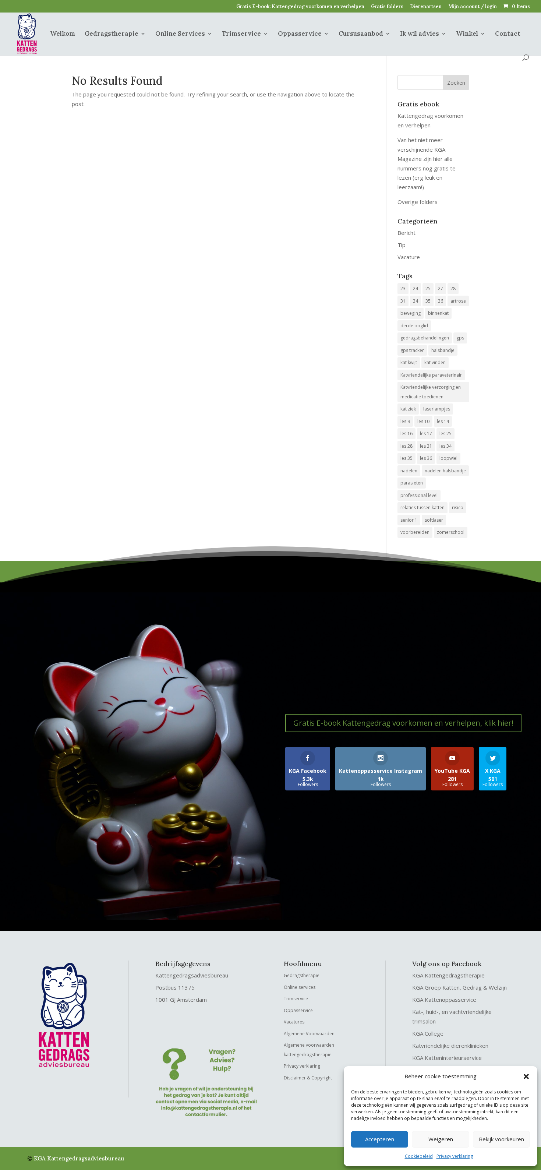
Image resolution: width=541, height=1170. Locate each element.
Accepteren (379, 1139)
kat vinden (435, 362)
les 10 (423, 421)
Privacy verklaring (454, 1156)
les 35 (406, 458)
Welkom (62, 34)
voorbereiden (414, 532)
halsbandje (443, 350)
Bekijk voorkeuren (501, 1139)
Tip (401, 245)
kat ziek (408, 409)
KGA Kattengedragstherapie (448, 975)
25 (428, 288)
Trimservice (241, 34)
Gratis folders (387, 7)
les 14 (443, 421)
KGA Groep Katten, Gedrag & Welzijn (459, 987)
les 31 (426, 446)
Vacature (408, 257)
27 (440, 288)
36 (440, 301)
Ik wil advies (419, 34)
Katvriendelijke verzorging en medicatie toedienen (430, 392)
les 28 (406, 446)
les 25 (445, 433)
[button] (526, 1076)
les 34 (445, 446)
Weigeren (440, 1139)
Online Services (180, 34)
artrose (458, 301)
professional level (419, 495)
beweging (410, 313)
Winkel (467, 34)
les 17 (426, 433)
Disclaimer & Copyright (308, 1078)
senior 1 (408, 520)
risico (457, 507)
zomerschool (450, 532)
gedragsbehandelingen (424, 338)
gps (460, 338)
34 (415, 301)
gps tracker (412, 350)
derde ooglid (414, 326)
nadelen (408, 471)
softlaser (434, 520)
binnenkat (438, 313)
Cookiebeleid (419, 1156)
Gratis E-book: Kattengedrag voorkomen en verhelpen (300, 7)
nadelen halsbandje (445, 471)
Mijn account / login (472, 7)
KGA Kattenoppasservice (444, 999)
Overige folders (417, 201)
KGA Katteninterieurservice (447, 1057)
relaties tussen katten (422, 507)
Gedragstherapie (111, 34)
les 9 (405, 421)
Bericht (406, 232)
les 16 (406, 433)
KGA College (427, 1033)
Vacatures (294, 1022)
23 (403, 288)
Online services (299, 987)
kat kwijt (408, 362)
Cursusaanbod (361, 34)
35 (428, 301)
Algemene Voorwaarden (309, 1033)
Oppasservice (300, 34)
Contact (507, 34)
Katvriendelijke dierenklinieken (450, 1045)
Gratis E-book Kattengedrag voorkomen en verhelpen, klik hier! (403, 723)
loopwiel (448, 458)
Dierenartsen (426, 7)
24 (415, 288)
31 (403, 301)
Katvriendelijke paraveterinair (431, 375)
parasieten (411, 483)
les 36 (426, 458)
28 (453, 288)
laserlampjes (436, 409)
